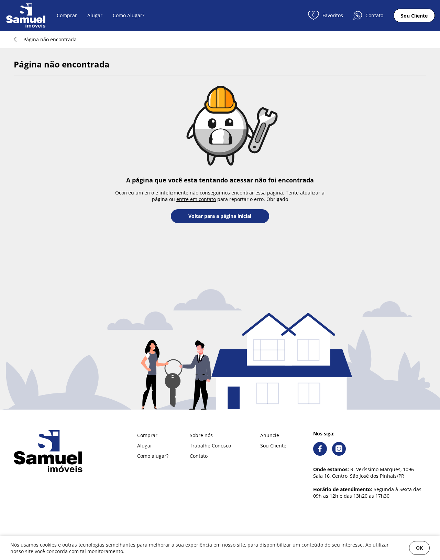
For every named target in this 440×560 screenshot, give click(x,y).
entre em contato (196, 199)
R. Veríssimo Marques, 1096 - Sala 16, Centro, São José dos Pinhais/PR (365, 472)
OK (419, 548)
